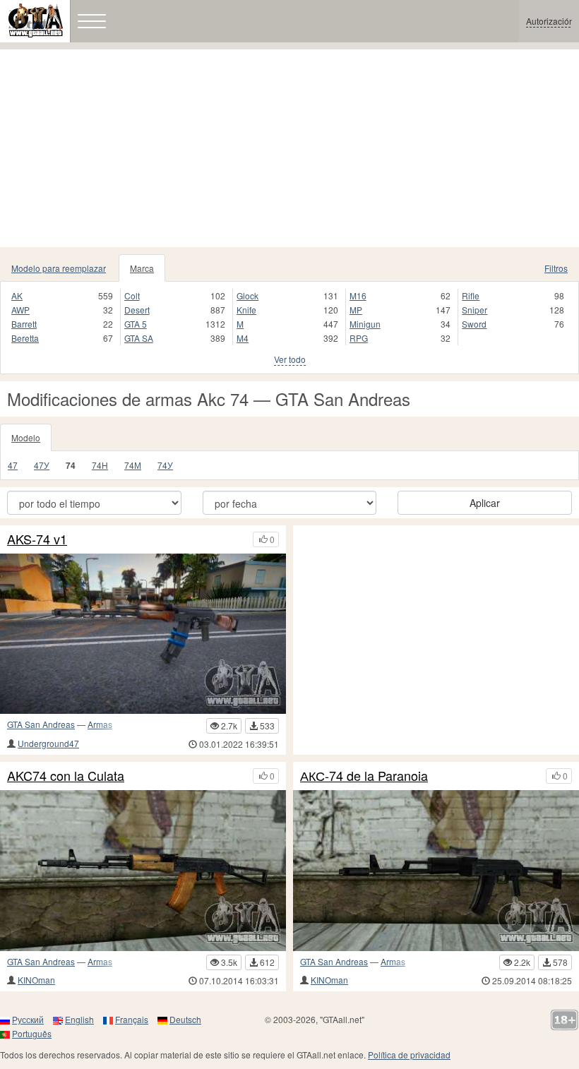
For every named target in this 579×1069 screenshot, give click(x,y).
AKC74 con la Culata (65, 776)
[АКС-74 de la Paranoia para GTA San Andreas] (436, 870)
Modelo (25, 437)
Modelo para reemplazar (58, 268)
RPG (359, 338)
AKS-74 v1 (37, 539)
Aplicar (485, 503)
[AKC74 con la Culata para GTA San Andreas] (143, 870)
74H (100, 465)
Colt (132, 295)
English (79, 1019)
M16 (358, 295)
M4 (243, 338)
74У (165, 465)
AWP (20, 310)
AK (17, 295)
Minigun (365, 324)
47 (13, 465)
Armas (100, 724)
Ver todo (290, 359)
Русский (28, 1019)
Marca (142, 268)
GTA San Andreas (41, 724)
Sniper (474, 310)
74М (132, 465)
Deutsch (185, 1019)
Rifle (470, 295)
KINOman (36, 980)
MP (356, 310)
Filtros (556, 268)
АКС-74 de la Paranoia (364, 776)
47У (41, 465)
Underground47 (48, 743)
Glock (247, 295)
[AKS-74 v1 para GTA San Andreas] (143, 634)
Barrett (24, 324)
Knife (246, 310)
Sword (474, 324)
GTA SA (138, 338)
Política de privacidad (409, 1055)
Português (32, 1033)
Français (131, 1019)
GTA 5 (135, 324)
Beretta (25, 338)
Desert (137, 310)
